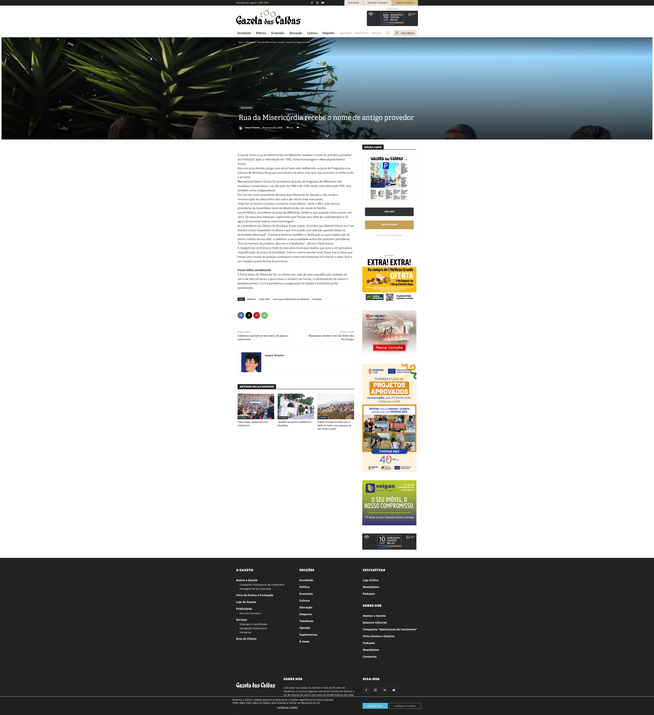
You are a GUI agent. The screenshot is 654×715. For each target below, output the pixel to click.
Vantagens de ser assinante (255, 588)
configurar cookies (287, 707)
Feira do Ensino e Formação (254, 595)
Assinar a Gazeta (374, 616)
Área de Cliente (246, 639)
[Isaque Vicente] (241, 127)
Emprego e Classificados (253, 624)
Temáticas (306, 621)
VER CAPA (389, 211)
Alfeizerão (251, 299)
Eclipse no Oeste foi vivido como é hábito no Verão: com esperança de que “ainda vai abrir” (334, 425)
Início (241, 42)
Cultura (304, 600)
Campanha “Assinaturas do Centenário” (262, 584)
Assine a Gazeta (247, 580)
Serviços (241, 620)
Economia (306, 594)
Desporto (305, 614)
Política (304, 587)
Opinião (304, 628)
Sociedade (251, 42)
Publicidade (244, 609)
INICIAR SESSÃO (389, 224)
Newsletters (371, 587)
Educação (305, 607)
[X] (248, 315)
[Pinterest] (256, 315)
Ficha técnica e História (378, 636)
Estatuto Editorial (375, 622)
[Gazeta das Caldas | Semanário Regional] (268, 17)
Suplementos (308, 635)
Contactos (370, 656)
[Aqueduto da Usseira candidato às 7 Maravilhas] (296, 406)
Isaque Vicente (252, 127)
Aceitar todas (375, 706)
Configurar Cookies (405, 706)
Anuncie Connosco (250, 613)
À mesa (304, 641)
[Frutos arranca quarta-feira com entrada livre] (256, 406)
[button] (388, 33)
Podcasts (369, 594)
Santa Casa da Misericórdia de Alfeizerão (291, 299)
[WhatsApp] (264, 315)
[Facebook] (312, 3)
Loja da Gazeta (246, 602)
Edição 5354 (264, 299)
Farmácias (245, 632)
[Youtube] (323, 3)
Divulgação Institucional (253, 628)
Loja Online (370, 580)
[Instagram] (317, 3)
